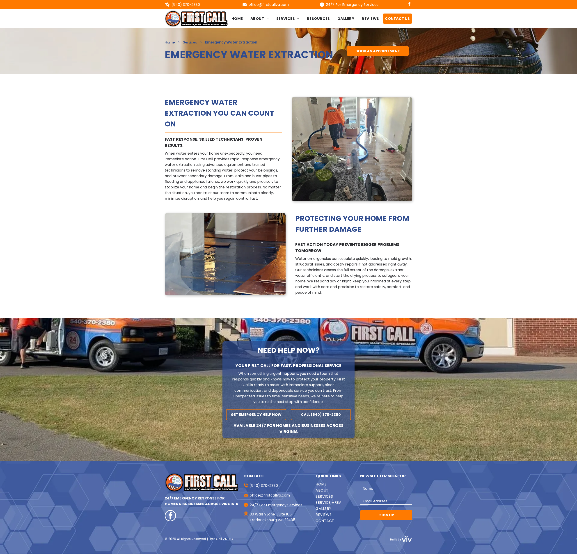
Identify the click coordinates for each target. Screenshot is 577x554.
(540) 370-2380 (186, 4)
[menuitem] (237, 18)
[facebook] (409, 4)
